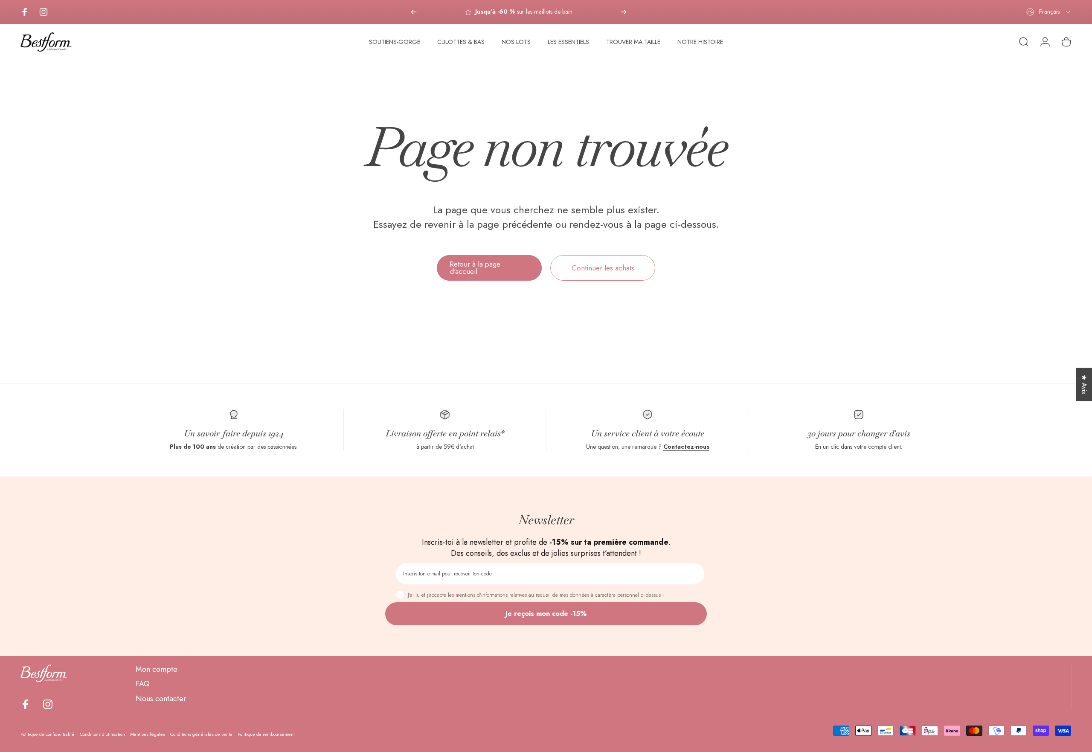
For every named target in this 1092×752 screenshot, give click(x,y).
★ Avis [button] (1084, 384)
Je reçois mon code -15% (546, 613)
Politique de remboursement (266, 734)
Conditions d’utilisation (102, 734)
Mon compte (156, 669)
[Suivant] (623, 12)
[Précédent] (413, 12)
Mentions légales (147, 734)
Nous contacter (161, 699)
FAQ (143, 684)
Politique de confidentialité (47, 734)
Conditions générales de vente (201, 734)
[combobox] (1049, 12)
